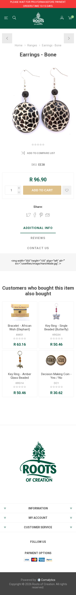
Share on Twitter (28, 215)
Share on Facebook (35, 215)
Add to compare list (41, 153)
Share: (38, 207)
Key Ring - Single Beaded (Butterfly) (56, 327)
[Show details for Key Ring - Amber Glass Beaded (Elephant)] (19, 359)
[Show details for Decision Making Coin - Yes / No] (56, 359)
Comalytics (48, 579)
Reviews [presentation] (38, 238)
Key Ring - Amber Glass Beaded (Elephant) (19, 377)
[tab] (38, 228)
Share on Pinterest (41, 215)
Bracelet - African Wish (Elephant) (19, 327)
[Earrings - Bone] (7, 38)
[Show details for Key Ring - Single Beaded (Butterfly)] (56, 311)
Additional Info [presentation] (38, 228)
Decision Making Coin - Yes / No (56, 376)
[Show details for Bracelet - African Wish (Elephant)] (19, 311)
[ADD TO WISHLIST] (66, 190)
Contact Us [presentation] (38, 248)
